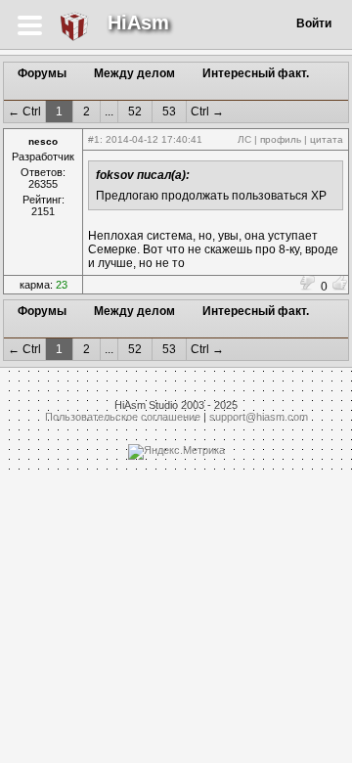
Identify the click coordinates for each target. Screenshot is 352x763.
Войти (313, 23)
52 (135, 111)
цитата (326, 139)
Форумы (42, 73)
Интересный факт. (255, 73)
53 (169, 111)
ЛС (244, 139)
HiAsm (138, 22)
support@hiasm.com (258, 417)
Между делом (134, 73)
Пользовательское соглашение (122, 417)
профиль (280, 139)
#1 (94, 139)
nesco (43, 141)
